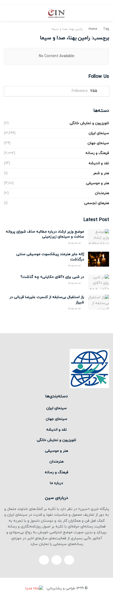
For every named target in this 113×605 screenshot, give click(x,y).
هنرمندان (102, 193)
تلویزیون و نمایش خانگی (89, 123)
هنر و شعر (101, 173)
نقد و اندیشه (99, 163)
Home (93, 29)
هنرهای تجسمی (96, 203)
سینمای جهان (98, 143)
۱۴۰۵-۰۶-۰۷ (74, 243)
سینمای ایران (99, 133)
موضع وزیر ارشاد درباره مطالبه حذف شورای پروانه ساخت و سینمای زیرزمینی (45, 234)
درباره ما (56, 483)
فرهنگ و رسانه (97, 153)
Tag (106, 29)
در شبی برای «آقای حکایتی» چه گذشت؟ (52, 276)
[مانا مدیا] (35, 588)
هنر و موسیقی (97, 183)
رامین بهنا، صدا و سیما (67, 29)
